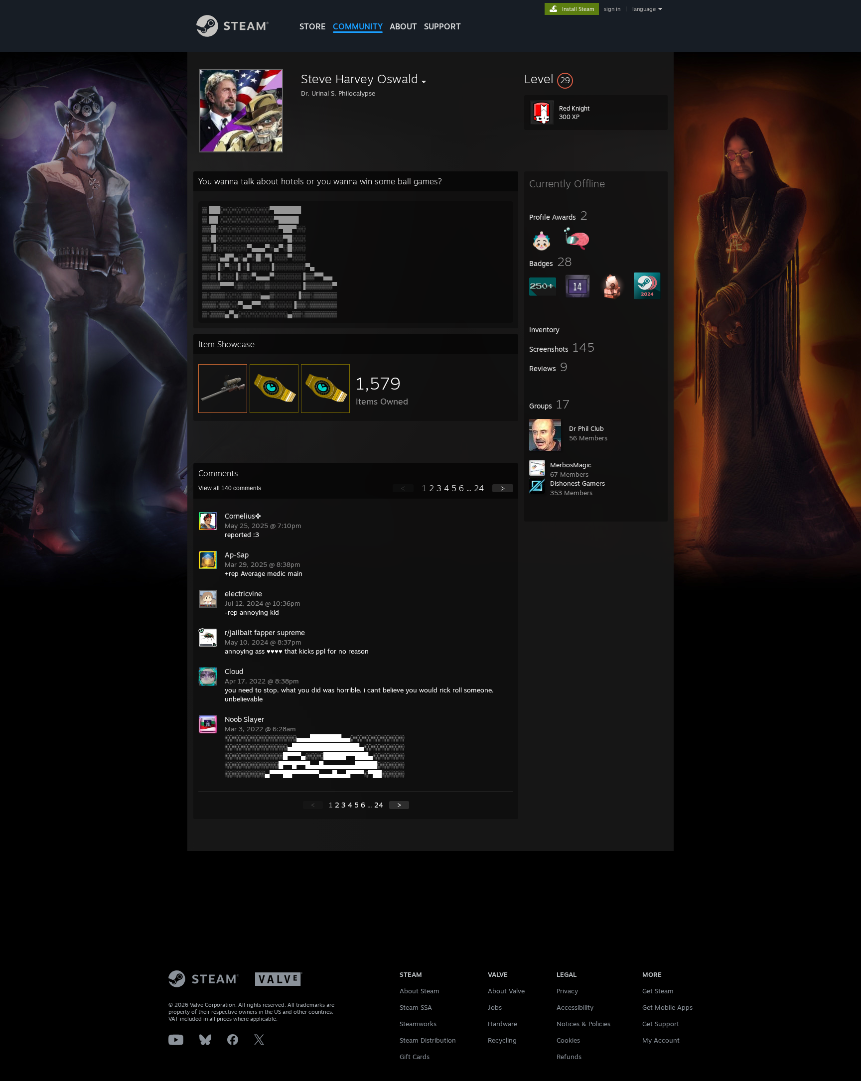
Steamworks (418, 1024)
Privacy (567, 991)
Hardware (502, 1024)
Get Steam (658, 991)
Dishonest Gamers (577, 483)
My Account (661, 1040)
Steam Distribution (428, 1040)
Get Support (660, 1024)
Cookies (568, 1040)
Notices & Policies (583, 1024)
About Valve (506, 991)
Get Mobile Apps (667, 1007)
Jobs (495, 1007)
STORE (312, 26)
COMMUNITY (358, 26)
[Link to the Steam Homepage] (232, 34)
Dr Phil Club (586, 428)
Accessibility (575, 1007)
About (403, 26)
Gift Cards (415, 1057)
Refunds (569, 1057)
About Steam (419, 991)
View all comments (229, 488)
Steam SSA (416, 1007)
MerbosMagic (570, 465)
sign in (612, 8)
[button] (596, 79)
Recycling (502, 1040)
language (644, 8)
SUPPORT (442, 26)
